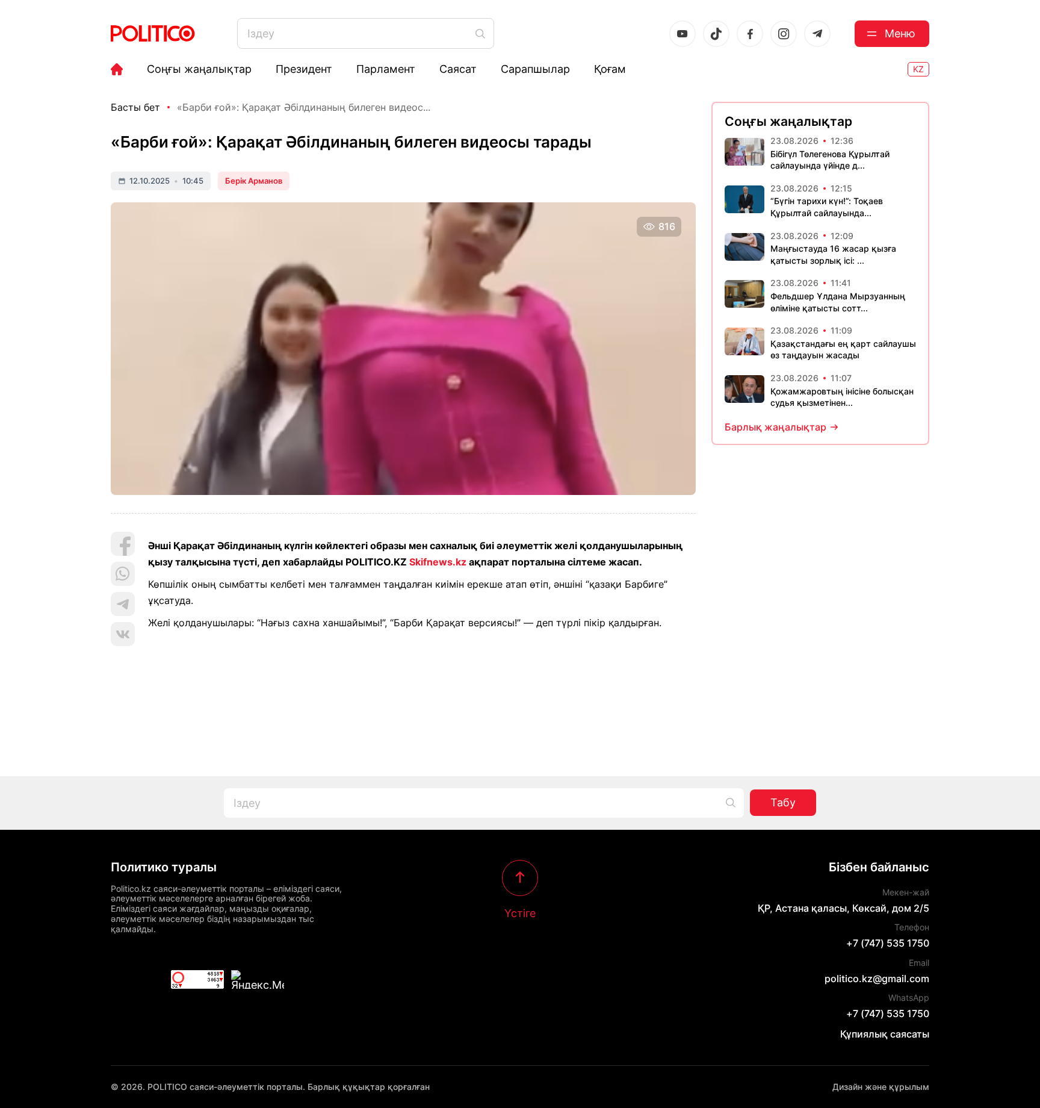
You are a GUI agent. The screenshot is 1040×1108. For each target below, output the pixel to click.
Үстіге (520, 913)
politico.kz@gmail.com (877, 979)
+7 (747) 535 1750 (887, 943)
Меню (900, 33)
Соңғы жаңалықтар (199, 69)
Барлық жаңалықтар (775, 427)
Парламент (385, 69)
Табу (783, 802)
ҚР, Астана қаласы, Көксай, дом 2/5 (843, 908)
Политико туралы (164, 867)
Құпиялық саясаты (884, 1034)
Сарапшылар (535, 69)
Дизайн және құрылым (880, 1087)
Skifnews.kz (437, 562)
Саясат (458, 69)
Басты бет (135, 107)
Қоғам (610, 69)
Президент (304, 69)
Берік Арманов (253, 180)
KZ (918, 69)
